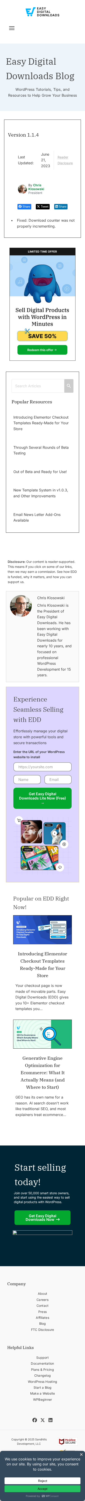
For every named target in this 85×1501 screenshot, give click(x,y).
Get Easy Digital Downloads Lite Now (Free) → (42, 798)
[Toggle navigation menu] (11, 28)
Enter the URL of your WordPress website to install (39, 754)
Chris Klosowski (36, 187)
